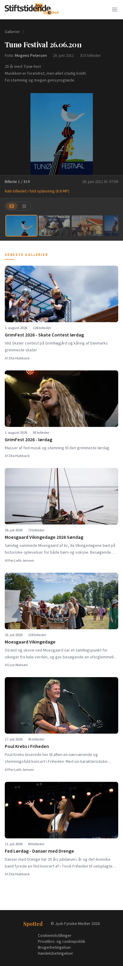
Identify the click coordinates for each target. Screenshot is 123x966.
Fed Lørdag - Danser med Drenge (39, 851)
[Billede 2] (54, 225)
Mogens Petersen (31, 56)
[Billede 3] (87, 225)
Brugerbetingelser (54, 948)
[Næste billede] (115, 134)
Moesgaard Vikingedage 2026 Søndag (44, 537)
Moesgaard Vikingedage (30, 642)
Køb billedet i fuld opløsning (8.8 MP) (37, 191)
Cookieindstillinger (54, 936)
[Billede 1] (21, 225)
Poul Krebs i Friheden (27, 746)
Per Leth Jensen (21, 560)
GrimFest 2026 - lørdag (28, 439)
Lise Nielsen (18, 665)
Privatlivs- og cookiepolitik (61, 942)
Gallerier (12, 32)
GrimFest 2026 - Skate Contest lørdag (44, 335)
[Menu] (115, 9)
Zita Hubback (19, 358)
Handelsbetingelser (55, 953)
